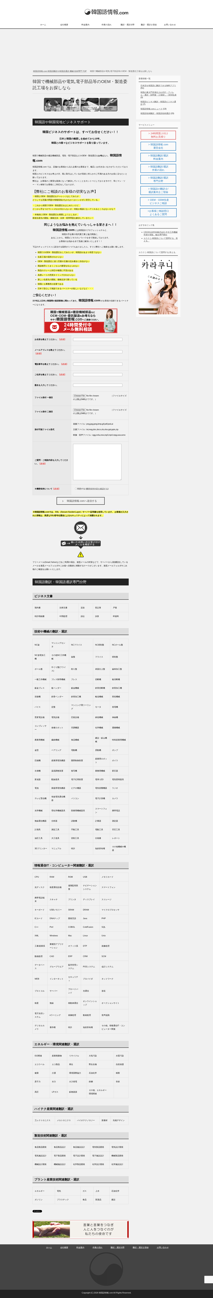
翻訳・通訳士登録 (149, 25)
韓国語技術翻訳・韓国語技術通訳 (155, 113)
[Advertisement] (106, 50)
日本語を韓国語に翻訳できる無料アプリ (158, 86)
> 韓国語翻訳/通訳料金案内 (158, 157)
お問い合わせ (170, 25)
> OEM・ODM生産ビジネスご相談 (158, 202)
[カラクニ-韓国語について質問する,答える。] (158, 313)
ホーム (43, 25)
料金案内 (85, 25)
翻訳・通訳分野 (127, 25)
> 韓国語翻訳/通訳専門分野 (158, 179)
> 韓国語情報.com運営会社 (158, 146)
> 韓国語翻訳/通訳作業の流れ (158, 168)
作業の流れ (106, 25)
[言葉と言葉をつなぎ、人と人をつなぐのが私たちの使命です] (81, 1237)
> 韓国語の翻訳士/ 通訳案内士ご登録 (158, 190)
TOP (61, 71)
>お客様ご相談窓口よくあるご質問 (158, 213)
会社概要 (64, 25)
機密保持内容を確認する (97, 489)
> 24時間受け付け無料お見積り (158, 135)
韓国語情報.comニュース (151, 109)
